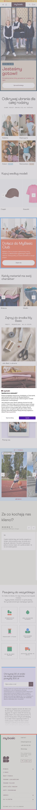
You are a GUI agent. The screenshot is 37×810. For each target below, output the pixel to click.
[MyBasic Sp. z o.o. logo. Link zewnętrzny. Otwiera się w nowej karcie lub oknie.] (5, 391)
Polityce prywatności (10, 412)
